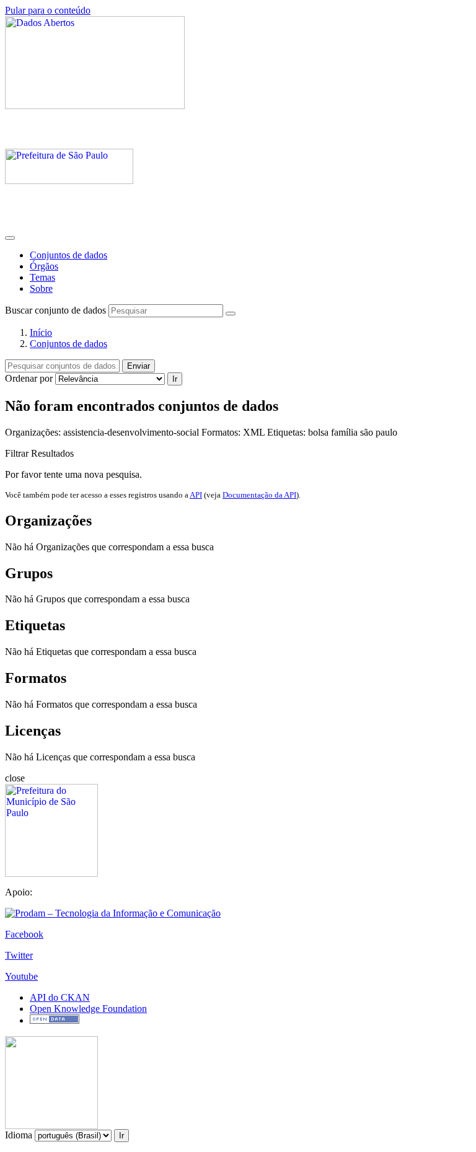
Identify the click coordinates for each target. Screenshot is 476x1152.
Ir (174, 379)
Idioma (18, 1135)
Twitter (19, 955)
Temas (42, 277)
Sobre (41, 288)
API (196, 494)
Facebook (24, 934)
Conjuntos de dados (68, 255)
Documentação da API (259, 494)
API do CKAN (60, 997)
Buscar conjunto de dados (55, 310)
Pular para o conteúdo (47, 10)
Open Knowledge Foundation (88, 1008)
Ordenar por (29, 378)
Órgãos (44, 266)
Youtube (21, 976)
